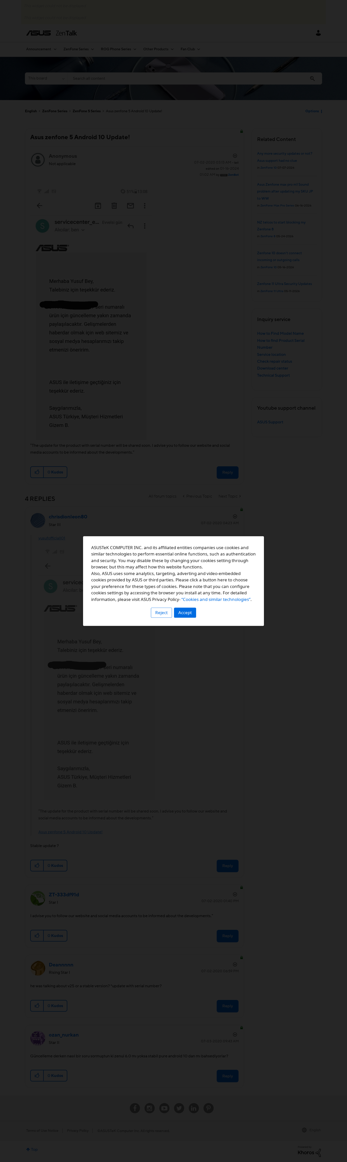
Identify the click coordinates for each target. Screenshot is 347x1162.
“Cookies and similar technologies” (215, 599)
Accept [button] (185, 612)
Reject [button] (161, 612)
